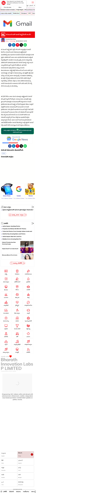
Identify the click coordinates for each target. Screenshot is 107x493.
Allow (20, 7)
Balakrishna (16, 13)
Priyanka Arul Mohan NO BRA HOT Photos (14, 229)
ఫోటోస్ (6, 223)
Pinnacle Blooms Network (31, 9)
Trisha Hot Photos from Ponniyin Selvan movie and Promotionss (17, 231)
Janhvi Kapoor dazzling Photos (11, 226)
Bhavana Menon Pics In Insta (9, 255)
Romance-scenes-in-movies (8, 9)
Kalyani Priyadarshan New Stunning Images (9, 243)
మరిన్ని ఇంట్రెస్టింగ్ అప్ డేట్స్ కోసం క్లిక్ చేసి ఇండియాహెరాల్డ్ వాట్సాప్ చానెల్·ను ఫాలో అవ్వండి (17, 131)
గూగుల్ (8, 52)
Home (7, 41)
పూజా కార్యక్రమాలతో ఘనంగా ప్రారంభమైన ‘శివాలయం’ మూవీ (17, 210)
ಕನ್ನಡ (27, 5)
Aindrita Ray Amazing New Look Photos (13, 234)
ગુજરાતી (31, 5)
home (1, 491)
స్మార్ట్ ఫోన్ (9, 50)
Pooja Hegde (19, 9)
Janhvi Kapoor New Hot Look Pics (11, 236)
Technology (13, 41)
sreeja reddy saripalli (6, 13)
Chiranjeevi (24, 13)
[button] (10, 45)
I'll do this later (7, 7)
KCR (29, 13)
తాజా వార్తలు (7, 207)
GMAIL (3, 153)
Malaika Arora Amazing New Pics (11, 239)
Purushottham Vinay (11, 39)
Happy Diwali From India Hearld (10, 249)
